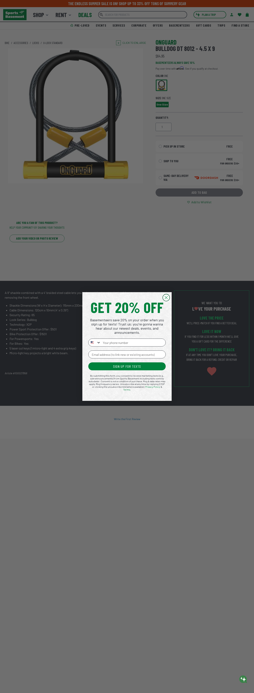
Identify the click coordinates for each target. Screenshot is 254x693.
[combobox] (95, 342)
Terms (126, 389)
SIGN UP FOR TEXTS (127, 366)
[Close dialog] (166, 297)
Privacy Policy (152, 386)
